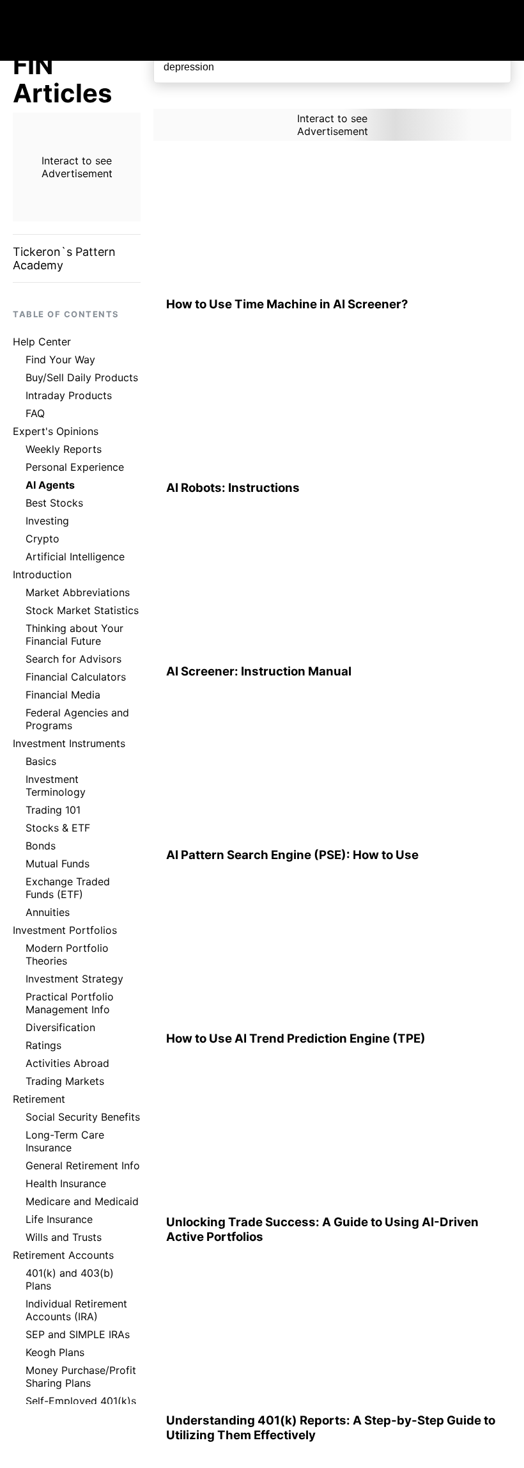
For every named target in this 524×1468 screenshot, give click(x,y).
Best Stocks (54, 502)
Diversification (60, 1027)
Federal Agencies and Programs (77, 719)
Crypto (42, 538)
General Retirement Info (83, 1165)
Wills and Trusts (64, 1237)
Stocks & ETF (58, 827)
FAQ (35, 413)
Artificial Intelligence (75, 556)
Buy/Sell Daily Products (82, 377)
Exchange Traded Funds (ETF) (68, 888)
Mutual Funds (57, 863)
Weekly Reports (64, 449)
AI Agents (50, 484)
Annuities (48, 912)
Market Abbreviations (78, 592)
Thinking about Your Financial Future (74, 634)
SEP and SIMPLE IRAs (78, 1334)
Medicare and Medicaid (82, 1201)
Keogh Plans (55, 1352)
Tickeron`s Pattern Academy (64, 258)
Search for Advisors (73, 658)
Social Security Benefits (83, 1116)
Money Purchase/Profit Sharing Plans (81, 1376)
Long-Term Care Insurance (65, 1141)
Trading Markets (65, 1081)
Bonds (41, 845)
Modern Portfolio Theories (67, 954)
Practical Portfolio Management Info (70, 1003)
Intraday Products (69, 395)
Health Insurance (66, 1183)
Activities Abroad (67, 1063)
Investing (47, 520)
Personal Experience (75, 467)
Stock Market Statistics (82, 610)
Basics (41, 761)
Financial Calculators (76, 676)
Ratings (43, 1045)
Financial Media (63, 694)
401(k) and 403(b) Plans (70, 1279)
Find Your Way (60, 359)
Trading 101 (53, 809)
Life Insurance (59, 1219)
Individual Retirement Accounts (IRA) (76, 1310)
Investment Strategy (74, 978)
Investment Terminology (56, 785)
